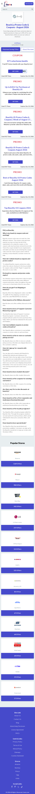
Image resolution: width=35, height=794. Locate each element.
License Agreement (17, 730)
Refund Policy (17, 749)
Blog (17, 723)
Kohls (17, 778)
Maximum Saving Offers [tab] (11, 49)
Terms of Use (17, 745)
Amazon (17, 764)
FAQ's (17, 733)
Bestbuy (17, 768)
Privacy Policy (17, 742)
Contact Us (17, 719)
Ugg (17, 775)
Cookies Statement (17, 756)
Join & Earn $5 (29, 3)
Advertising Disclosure (17, 726)
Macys (17, 771)
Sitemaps (17, 752)
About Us (17, 715)
